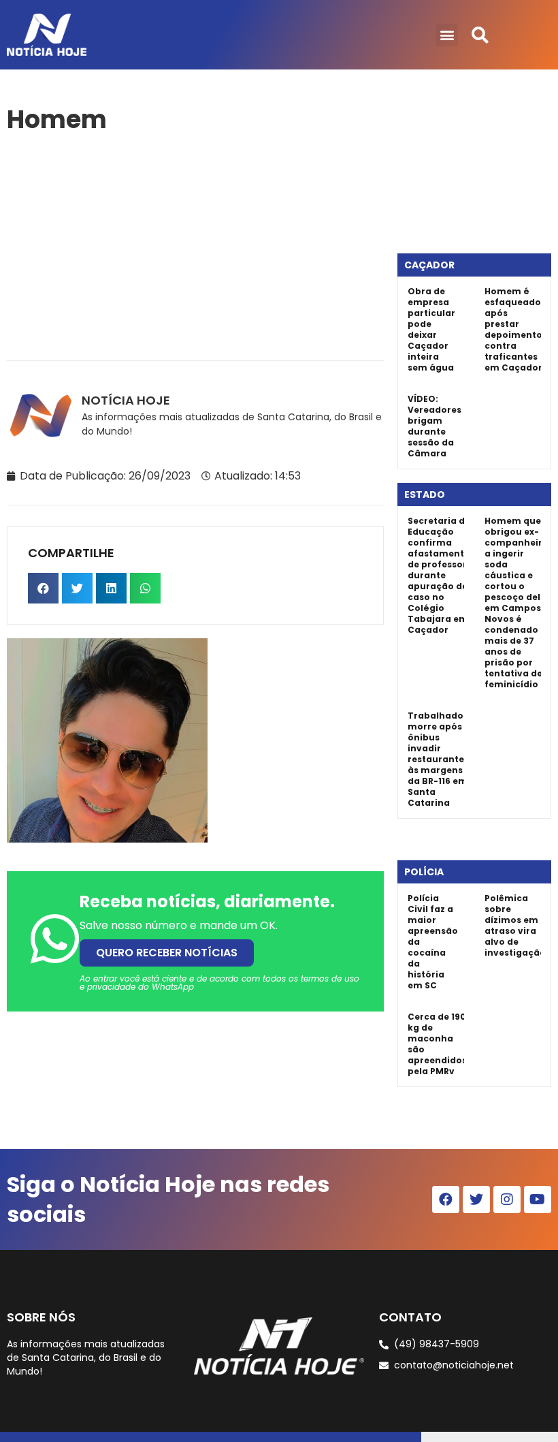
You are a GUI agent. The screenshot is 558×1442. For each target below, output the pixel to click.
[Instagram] (507, 1199)
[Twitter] (476, 1199)
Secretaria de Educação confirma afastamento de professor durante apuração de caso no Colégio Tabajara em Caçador (439, 575)
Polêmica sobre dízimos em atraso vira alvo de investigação (515, 925)
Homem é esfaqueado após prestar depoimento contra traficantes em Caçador (513, 329)
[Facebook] (445, 1199)
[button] (447, 35)
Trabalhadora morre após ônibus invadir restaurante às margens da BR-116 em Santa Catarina (441, 759)
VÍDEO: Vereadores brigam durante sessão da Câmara (434, 426)
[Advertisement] (195, 244)
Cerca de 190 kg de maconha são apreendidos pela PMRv (437, 1044)
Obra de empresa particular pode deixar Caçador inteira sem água (431, 329)
